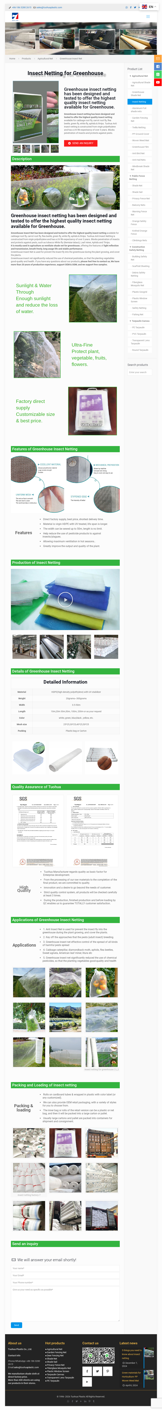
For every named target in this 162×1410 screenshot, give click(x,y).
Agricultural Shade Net (140, 84)
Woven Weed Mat (140, 140)
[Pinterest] (89, 1401)
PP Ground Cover (140, 134)
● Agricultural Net (53, 1349)
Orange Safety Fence (138, 223)
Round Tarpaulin (140, 350)
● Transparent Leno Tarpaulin (59, 1377)
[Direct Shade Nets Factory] (15, 16)
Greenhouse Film (140, 147)
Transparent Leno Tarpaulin (140, 342)
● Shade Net (51, 1358)
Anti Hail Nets (139, 160)
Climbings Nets (139, 240)
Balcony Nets (138, 205)
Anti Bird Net (138, 153)
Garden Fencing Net (139, 119)
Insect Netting (139, 101)
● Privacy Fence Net (55, 1365)
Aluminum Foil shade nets (138, 110)
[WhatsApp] (126, 7)
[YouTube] (81, 1401)
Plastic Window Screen (139, 300)
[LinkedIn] (85, 1401)
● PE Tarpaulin (52, 1381)
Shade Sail (137, 192)
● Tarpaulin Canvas (54, 1374)
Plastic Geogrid (139, 292)
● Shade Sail (51, 1362)
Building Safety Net (139, 258)
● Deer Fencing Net (54, 1355)
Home (12, 58)
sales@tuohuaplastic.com (49, 7)
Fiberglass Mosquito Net (137, 284)
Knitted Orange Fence (139, 232)
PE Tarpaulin (138, 327)
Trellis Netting (139, 127)
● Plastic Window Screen (57, 1371)
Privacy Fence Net (141, 198)
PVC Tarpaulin (139, 334)
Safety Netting (139, 308)
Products (26, 58)
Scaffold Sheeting (141, 266)
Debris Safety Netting (138, 274)
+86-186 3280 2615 (21, 7)
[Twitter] (135, 7)
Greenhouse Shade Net (137, 94)
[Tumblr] (93, 1401)
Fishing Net (137, 314)
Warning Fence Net (139, 213)
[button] (16, 112)
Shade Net (137, 185)
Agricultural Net (45, 58)
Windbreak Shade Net (140, 168)
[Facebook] (131, 7)
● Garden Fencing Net (55, 1352)
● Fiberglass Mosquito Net (58, 1368)
